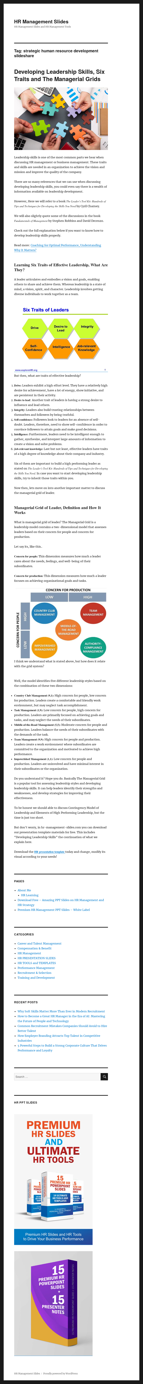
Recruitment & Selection (34, 973)
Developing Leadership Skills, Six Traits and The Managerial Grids (59, 75)
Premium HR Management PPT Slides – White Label (54, 910)
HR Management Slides (41, 21)
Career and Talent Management (40, 943)
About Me (24, 890)
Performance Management (36, 968)
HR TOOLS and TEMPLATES (37, 963)
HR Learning (30, 895)
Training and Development (36, 977)
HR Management (29, 953)
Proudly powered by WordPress (60, 1373)
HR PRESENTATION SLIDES (37, 958)
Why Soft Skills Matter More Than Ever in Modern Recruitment (61, 1011)
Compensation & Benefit (35, 948)
